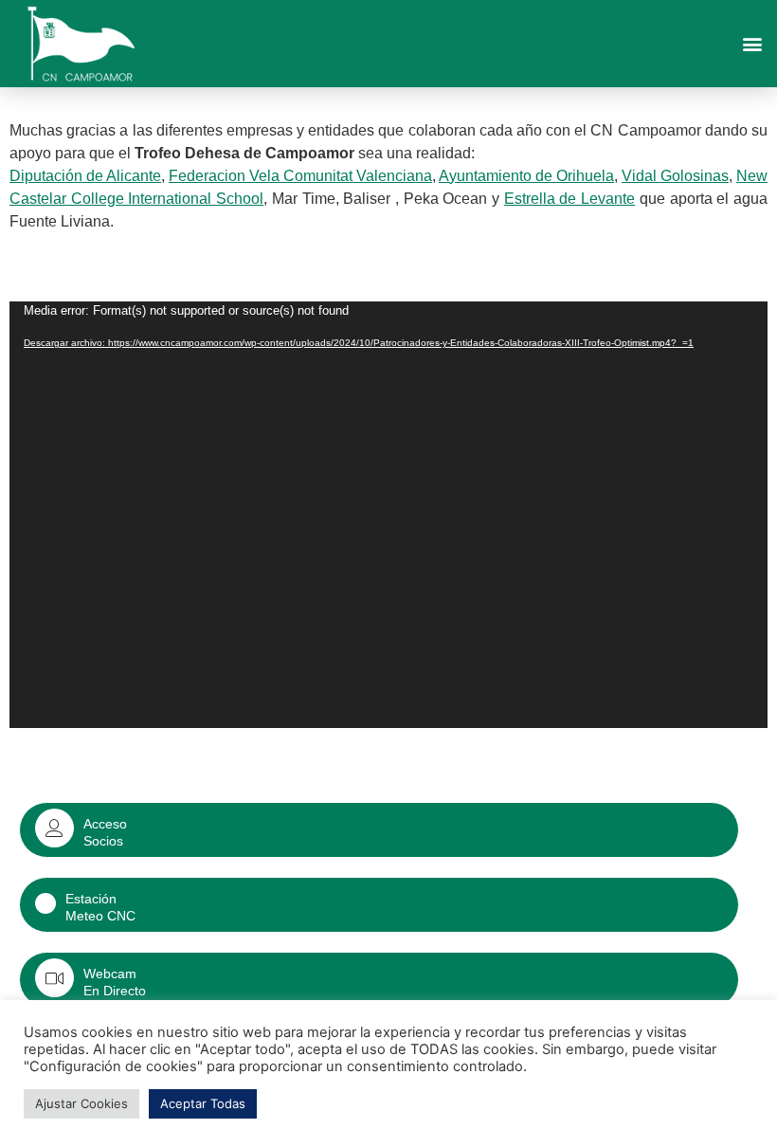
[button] (752, 43)
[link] (85, 176)
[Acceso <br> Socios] (54, 828)
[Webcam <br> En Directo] (54, 977)
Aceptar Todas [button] (202, 1103)
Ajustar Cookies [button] (81, 1103)
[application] (388, 514)
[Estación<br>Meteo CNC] (45, 903)
